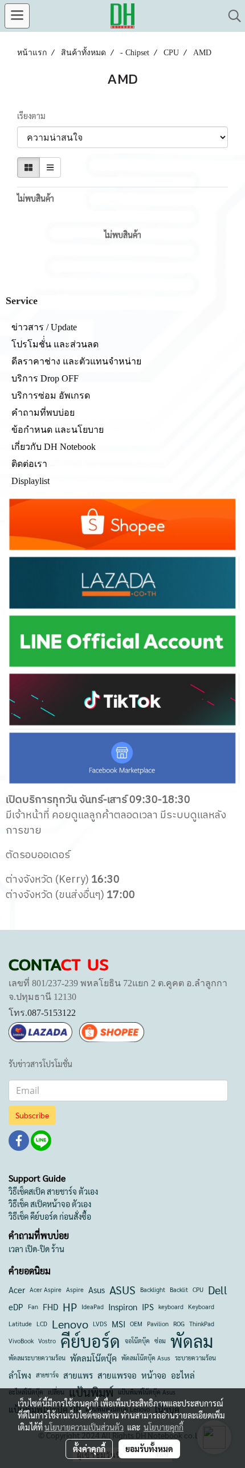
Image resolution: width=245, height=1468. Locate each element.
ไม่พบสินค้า (35, 198)
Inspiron (122, 1306)
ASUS (122, 1289)
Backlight (152, 1289)
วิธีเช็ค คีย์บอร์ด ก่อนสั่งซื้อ (50, 1216)
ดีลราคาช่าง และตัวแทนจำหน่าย (76, 361)
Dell (217, 1289)
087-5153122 (51, 1013)
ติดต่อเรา (29, 464)
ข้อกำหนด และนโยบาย (57, 429)
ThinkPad (201, 1323)
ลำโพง (20, 1374)
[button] (230, 16)
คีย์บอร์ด (90, 1341)
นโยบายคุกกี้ (163, 1427)
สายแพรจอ (117, 1374)
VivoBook (21, 1340)
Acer (17, 1289)
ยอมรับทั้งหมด (149, 1449)
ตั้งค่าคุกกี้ (89, 1449)
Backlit (179, 1289)
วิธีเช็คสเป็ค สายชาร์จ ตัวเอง (53, 1191)
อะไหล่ (183, 1374)
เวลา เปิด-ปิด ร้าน (36, 1249)
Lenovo (70, 1324)
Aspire (75, 1289)
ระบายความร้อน (195, 1358)
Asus (96, 1289)
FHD (50, 1306)
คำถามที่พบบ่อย (43, 412)
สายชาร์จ (47, 1375)
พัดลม (191, 1341)
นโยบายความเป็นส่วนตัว (84, 1427)
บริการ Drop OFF (45, 378)
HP (70, 1306)
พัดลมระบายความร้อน (37, 1358)
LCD (41, 1323)
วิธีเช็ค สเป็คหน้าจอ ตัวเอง (50, 1204)
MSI (118, 1323)
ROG (179, 1323)
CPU (198, 1289)
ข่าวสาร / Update (44, 327)
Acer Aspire (46, 1289)
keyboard (170, 1306)
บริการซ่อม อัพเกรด (50, 395)
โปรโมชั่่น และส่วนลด (55, 344)
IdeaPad (92, 1306)
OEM (136, 1323)
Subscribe (32, 1115)
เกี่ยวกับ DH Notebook (53, 447)
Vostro (47, 1340)
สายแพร (78, 1374)
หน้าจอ (153, 1374)
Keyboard (201, 1306)
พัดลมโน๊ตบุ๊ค (93, 1357)
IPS (148, 1306)
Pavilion (158, 1323)
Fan (33, 1306)
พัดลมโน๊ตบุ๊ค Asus (145, 1358)
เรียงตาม (34, 115)
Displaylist (30, 481)
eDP (16, 1306)
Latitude (20, 1323)
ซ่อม (160, 1340)
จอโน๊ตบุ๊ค (137, 1340)
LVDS (100, 1323)
